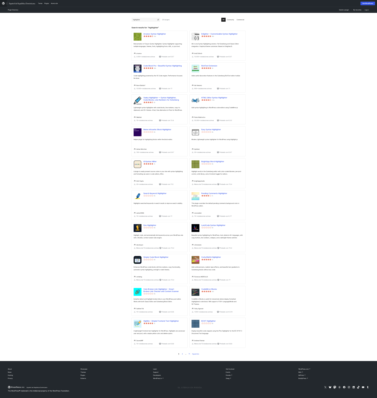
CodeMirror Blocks (209, 289)
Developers (157, 375)
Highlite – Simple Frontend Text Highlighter (161, 321)
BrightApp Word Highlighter (212, 161)
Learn (155, 369)
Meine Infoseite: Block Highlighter (157, 129)
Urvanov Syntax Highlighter (154, 34)
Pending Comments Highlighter (214, 193)
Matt (300, 372)
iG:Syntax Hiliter (150, 161)
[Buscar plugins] (158, 20)
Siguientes (195, 354)
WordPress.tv (158, 378)
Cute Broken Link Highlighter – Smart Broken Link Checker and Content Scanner (161, 290)
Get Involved (230, 369)
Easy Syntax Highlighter (211, 129)
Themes (83, 372)
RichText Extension (209, 66)
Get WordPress (367, 3)
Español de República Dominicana (37, 387)
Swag (228, 378)
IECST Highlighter (208, 321)
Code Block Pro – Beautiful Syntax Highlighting (162, 66)
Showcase (84, 369)
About (10, 369)
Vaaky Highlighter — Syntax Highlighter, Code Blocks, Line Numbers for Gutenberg (161, 99)
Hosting (10, 375)
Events (228, 372)
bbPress (302, 375)
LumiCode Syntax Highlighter (213, 225)
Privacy (10, 378)
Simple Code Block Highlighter (155, 257)
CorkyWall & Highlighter (211, 257)
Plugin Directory (13, 10)
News (9, 372)
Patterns (83, 378)
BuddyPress (303, 378)
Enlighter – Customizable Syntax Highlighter (219, 34)
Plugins (83, 375)
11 (189, 354)
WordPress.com (304, 369)
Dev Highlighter (149, 225)
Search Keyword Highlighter (155, 193)
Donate (229, 375)
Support (155, 372)
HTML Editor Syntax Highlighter (214, 98)
